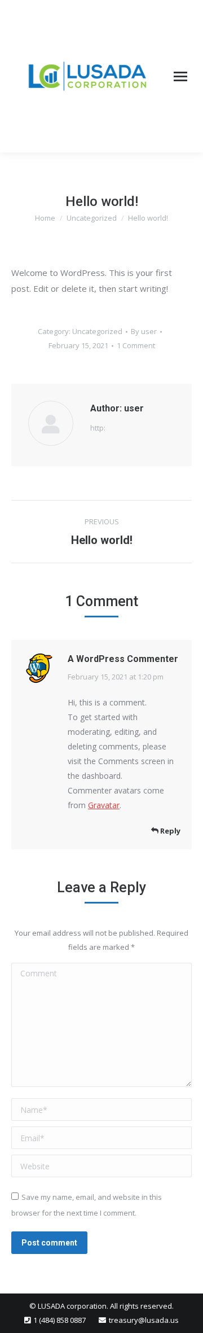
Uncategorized (97, 331)
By (144, 331)
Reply (169, 831)
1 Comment (136, 345)
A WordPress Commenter (123, 659)
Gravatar (104, 805)
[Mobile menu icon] (180, 76)
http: (97, 428)
